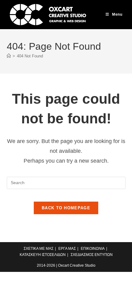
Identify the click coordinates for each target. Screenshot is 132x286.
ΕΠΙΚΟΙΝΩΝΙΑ (93, 248)
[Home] (9, 56)
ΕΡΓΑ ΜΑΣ (67, 248)
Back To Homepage (66, 208)
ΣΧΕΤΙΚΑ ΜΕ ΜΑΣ (38, 248)
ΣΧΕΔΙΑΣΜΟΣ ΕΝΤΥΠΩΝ (92, 255)
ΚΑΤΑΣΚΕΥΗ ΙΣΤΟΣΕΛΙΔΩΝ (43, 255)
